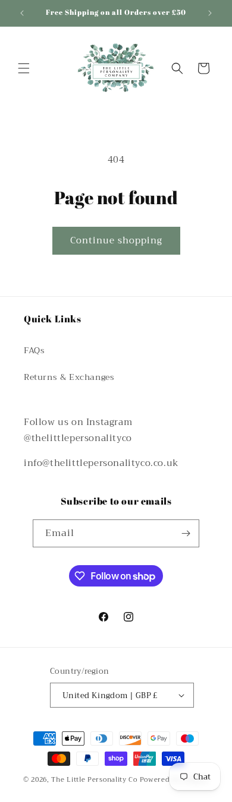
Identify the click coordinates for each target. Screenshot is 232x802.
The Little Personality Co (94, 779)
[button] (24, 68)
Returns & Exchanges (69, 377)
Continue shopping (116, 240)
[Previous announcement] (22, 13)
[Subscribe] (186, 533)
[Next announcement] (210, 13)
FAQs (34, 350)
